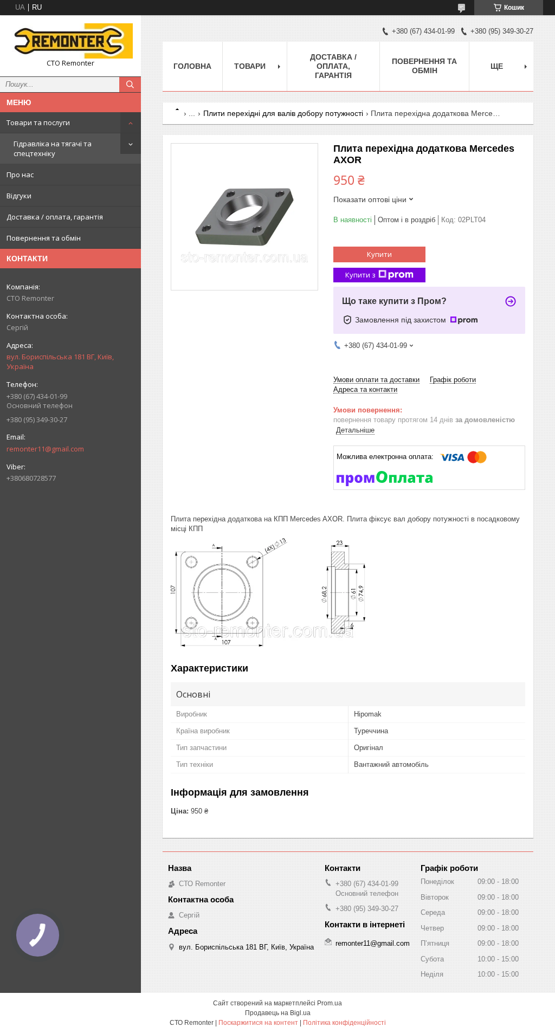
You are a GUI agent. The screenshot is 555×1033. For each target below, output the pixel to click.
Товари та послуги (38, 122)
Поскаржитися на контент (258, 1022)
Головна (192, 66)
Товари (250, 66)
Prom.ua (329, 1003)
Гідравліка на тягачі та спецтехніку (53, 148)
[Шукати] (130, 84)
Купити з (360, 275)
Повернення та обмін (44, 238)
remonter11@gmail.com (45, 449)
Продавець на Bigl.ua (278, 1013)
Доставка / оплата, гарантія (55, 217)
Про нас (20, 174)
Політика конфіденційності (344, 1022)
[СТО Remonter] (70, 41)
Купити (379, 254)
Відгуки (19, 196)
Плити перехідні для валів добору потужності (283, 113)
